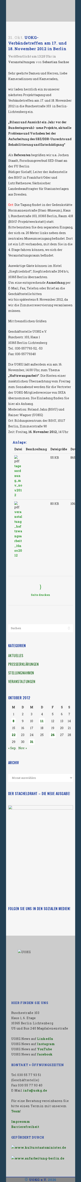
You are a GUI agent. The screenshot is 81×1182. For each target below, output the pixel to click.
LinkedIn (45, 1039)
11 (42, 721)
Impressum (20, 1121)
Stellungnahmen (21, 672)
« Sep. (12, 748)
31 (31, 742)
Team (15, 1111)
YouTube (44, 1049)
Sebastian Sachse (55, 62)
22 (14, 735)
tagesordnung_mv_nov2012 (18, 480)
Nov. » (22, 748)
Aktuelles (15, 655)
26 (53, 735)
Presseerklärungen (23, 664)
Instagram (46, 1044)
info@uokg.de (35, 1090)
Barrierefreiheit (25, 1127)
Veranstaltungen (21, 62)
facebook (45, 1054)
